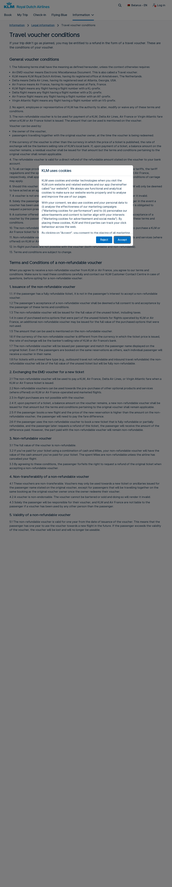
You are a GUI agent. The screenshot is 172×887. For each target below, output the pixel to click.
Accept (122, 239)
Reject (104, 239)
